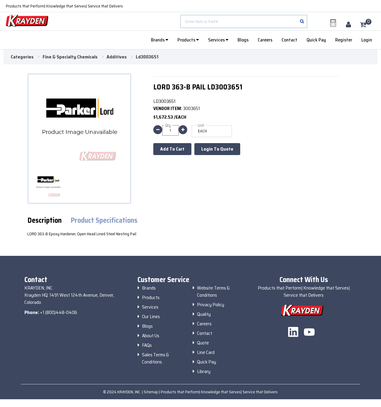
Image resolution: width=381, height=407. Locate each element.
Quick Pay (316, 40)
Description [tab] (44, 220)
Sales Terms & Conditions (155, 358)
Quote (203, 342)
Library (203, 371)
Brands (158, 40)
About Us (150, 335)
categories (22, 57)
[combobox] (244, 21)
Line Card (206, 352)
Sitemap (151, 392)
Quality (204, 314)
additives (117, 57)
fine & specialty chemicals (70, 57)
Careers (265, 40)
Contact (289, 40)
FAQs (147, 345)
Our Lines (151, 316)
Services (217, 40)
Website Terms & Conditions (213, 291)
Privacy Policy (210, 304)
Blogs (243, 40)
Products (186, 40)
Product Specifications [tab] (104, 220)
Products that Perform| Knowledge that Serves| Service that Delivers (64, 6)
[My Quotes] (333, 23)
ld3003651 (147, 57)
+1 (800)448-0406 (58, 312)
